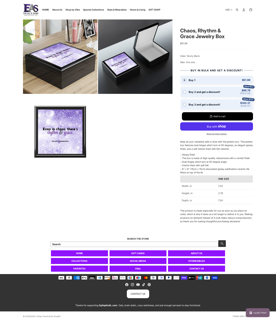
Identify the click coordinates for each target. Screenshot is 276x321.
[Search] (237, 9)
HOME (79, 253)
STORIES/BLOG (196, 261)
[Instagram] (132, 285)
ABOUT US (196, 253)
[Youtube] (138, 285)
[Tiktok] (144, 285)
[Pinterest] (149, 285)
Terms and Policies (243, 316)
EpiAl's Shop (36, 316)
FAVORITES (79, 268)
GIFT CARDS (138, 253)
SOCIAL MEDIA (138, 261)
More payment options (217, 134)
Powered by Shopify (51, 316)
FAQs (138, 268)
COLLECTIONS (79, 261)
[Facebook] (127, 285)
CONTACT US (196, 268)
